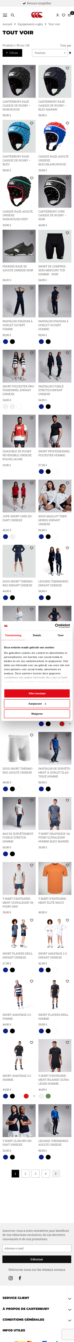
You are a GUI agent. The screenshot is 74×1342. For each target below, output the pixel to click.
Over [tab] (61, 635)
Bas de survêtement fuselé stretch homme (18, 837)
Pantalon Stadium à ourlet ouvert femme (18, 325)
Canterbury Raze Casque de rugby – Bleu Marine (52, 105)
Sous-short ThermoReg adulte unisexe (18, 770)
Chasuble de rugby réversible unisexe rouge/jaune (17, 455)
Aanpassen (35, 703)
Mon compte (59, 15)
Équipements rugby (30, 24)
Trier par (65, 45)
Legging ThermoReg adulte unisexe (53, 1142)
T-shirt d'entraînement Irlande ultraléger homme (54, 1079)
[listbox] (19, 342)
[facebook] (20, 1278)
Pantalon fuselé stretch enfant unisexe (51, 390)
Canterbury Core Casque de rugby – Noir (52, 215)
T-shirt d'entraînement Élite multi (52, 900)
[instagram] (11, 1278)
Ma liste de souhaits (63, 15)
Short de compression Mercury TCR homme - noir (52, 270)
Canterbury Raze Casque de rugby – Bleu (17, 160)
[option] (5, 341)
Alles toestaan (37, 693)
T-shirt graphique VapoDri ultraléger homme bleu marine (54, 837)
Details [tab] (37, 635)
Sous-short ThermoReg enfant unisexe (18, 583)
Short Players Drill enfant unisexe (18, 955)
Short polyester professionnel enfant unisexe (19, 390)
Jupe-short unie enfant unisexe (18, 518)
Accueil (7, 24)
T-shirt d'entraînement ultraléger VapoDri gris (18, 902)
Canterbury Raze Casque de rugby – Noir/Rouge (17, 105)
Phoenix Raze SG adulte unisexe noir (18, 268)
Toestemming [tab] (13, 635)
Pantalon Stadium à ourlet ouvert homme (53, 325)
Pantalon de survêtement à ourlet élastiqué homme (54, 772)
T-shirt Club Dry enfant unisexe (17, 1142)
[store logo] (37, 14)
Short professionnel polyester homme (54, 453)
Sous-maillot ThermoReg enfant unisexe (53, 520)
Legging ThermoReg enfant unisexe (53, 583)
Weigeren (37, 713)
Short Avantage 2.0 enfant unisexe (52, 955)
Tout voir (54, 24)
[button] (32, 69)
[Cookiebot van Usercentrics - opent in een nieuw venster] (55, 626)
